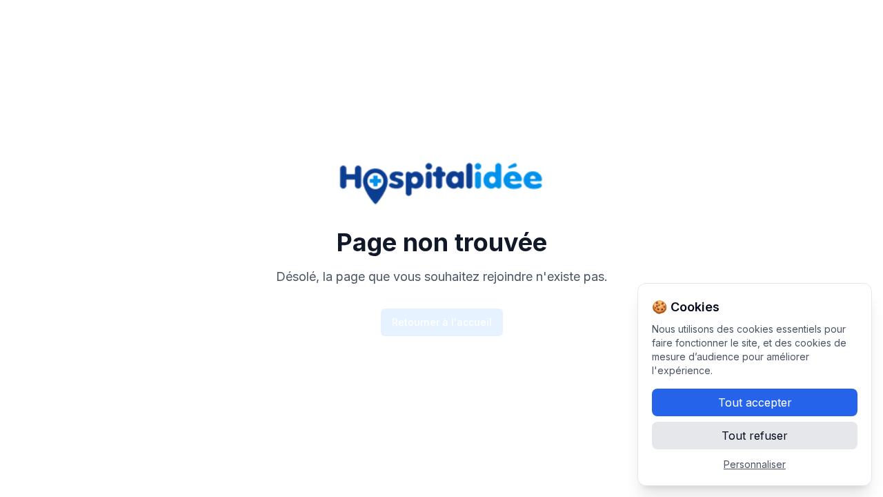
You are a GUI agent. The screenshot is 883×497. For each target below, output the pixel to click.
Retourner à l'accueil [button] (442, 322)
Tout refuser (755, 435)
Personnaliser (755, 464)
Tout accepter (755, 402)
